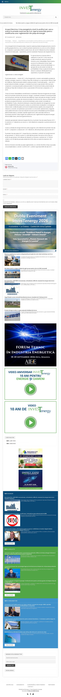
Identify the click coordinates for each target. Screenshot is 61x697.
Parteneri (51, 684)
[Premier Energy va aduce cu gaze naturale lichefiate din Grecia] (12, 316)
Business (19, 37)
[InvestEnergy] (30, 9)
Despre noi (9, 684)
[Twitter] (33, 694)
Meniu (6, 1)
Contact (30, 686)
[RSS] (27, 694)
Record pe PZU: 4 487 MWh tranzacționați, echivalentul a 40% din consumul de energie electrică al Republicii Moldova (29, 281)
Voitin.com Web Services (33, 691)
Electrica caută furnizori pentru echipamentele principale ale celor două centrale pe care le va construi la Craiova (29, 254)
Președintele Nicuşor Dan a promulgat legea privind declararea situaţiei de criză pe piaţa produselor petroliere (30, 567)
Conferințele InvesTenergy (36, 684)
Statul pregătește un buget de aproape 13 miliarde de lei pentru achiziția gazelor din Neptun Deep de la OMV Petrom (30, 581)
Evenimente (20, 684)
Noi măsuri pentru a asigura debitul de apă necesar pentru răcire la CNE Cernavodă (25, 23)
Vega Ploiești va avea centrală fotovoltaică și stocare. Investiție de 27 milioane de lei (26, 297)
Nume (5, 189)
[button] (3, 1)
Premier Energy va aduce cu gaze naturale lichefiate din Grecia (21, 310)
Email (5, 194)
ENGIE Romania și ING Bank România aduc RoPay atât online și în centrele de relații (25, 632)
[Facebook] (30, 694)
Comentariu (7, 179)
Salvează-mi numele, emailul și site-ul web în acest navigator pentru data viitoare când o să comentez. (30, 202)
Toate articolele (9, 543)
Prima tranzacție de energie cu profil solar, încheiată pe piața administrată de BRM (26, 513)
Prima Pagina (8, 40)
